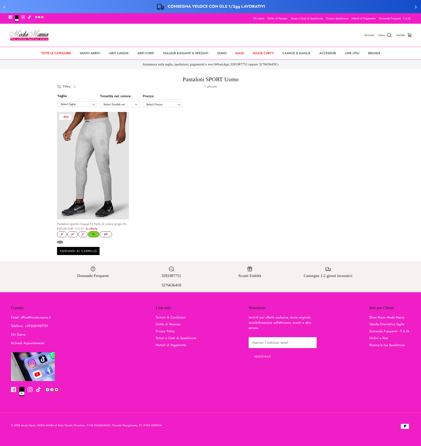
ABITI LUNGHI (118, 53)
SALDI (239, 53)
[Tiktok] (29, 17)
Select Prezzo (154, 104)
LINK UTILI (352, 53)
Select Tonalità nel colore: (114, 104)
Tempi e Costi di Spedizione (307, 18)
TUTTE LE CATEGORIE (56, 53)
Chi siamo (258, 18)
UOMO (222, 53)
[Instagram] (23, 17)
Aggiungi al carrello (78, 251)
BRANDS (374, 53)
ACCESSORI (327, 53)
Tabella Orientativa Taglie (386, 324)
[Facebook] (10, 17)
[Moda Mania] (29, 35)
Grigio (60, 242)
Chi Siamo (18, 334)
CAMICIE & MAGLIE (296, 53)
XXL (105, 233)
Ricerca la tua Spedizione (387, 345)
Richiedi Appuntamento (27, 343)
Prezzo (148, 96)
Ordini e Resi (378, 338)
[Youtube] (16, 18)
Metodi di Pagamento (363, 18)
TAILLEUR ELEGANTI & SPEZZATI (185, 53)
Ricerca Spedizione (337, 18)
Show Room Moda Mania (386, 317)
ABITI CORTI (145, 53)
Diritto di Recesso (278, 18)
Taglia (62, 96)
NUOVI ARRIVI (90, 53)
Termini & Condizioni (171, 317)
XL (93, 233)
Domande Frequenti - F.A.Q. (395, 18)
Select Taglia (68, 104)
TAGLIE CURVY (263, 53)
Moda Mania (28, 425)
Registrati (262, 356)
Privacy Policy (165, 331)
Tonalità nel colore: (116, 96)
